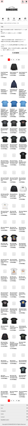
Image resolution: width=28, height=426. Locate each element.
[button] (2, 1)
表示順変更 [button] (16, 52)
